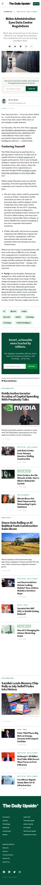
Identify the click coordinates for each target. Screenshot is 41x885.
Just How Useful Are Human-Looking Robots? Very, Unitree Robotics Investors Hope (27, 588)
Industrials (6, 517)
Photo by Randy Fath (26, 555)
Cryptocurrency (23, 495)
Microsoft (6, 317)
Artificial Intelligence (27, 11)
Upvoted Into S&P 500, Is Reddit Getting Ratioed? (28, 611)
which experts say (25, 157)
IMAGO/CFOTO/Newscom (34, 716)
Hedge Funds (22, 729)
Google (24, 311)
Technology (8, 11)
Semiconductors (8, 678)
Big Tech (13, 311)
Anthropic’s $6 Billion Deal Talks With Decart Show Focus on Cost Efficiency (28, 760)
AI (4, 311)
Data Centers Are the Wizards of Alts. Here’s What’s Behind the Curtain (28, 479)
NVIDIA (18, 317)
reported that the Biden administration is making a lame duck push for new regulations (19, 130)
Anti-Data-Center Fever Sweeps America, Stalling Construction (25, 454)
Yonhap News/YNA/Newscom (32, 426)
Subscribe (31, 88)
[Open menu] (3, 3)
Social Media (22, 605)
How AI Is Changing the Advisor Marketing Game (28, 633)
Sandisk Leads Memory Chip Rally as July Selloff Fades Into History (20, 686)
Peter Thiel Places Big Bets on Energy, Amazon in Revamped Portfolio (27, 737)
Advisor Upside (24, 471)
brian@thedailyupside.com (17, 103)
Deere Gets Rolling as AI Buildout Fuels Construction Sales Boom (20, 525)
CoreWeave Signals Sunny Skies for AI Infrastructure (26, 782)
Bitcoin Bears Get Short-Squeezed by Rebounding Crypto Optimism (26, 502)
